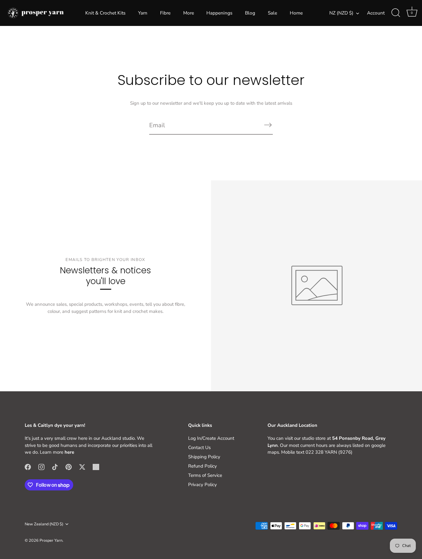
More (188, 13)
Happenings (219, 13)
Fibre (165, 13)
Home (296, 13)
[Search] (396, 13)
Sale (272, 13)
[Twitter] (82, 467)
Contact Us (199, 447)
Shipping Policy (204, 457)
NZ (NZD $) (341, 13)
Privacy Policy (202, 484)
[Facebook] (28, 467)
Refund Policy (202, 466)
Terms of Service (205, 475)
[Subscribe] (268, 125)
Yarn (142, 13)
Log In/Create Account (211, 438)
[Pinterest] (68, 467)
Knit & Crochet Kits (105, 13)
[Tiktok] (55, 467)
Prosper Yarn (51, 540)
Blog (250, 13)
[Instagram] (41, 467)
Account (376, 13)
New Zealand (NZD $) (44, 524)
